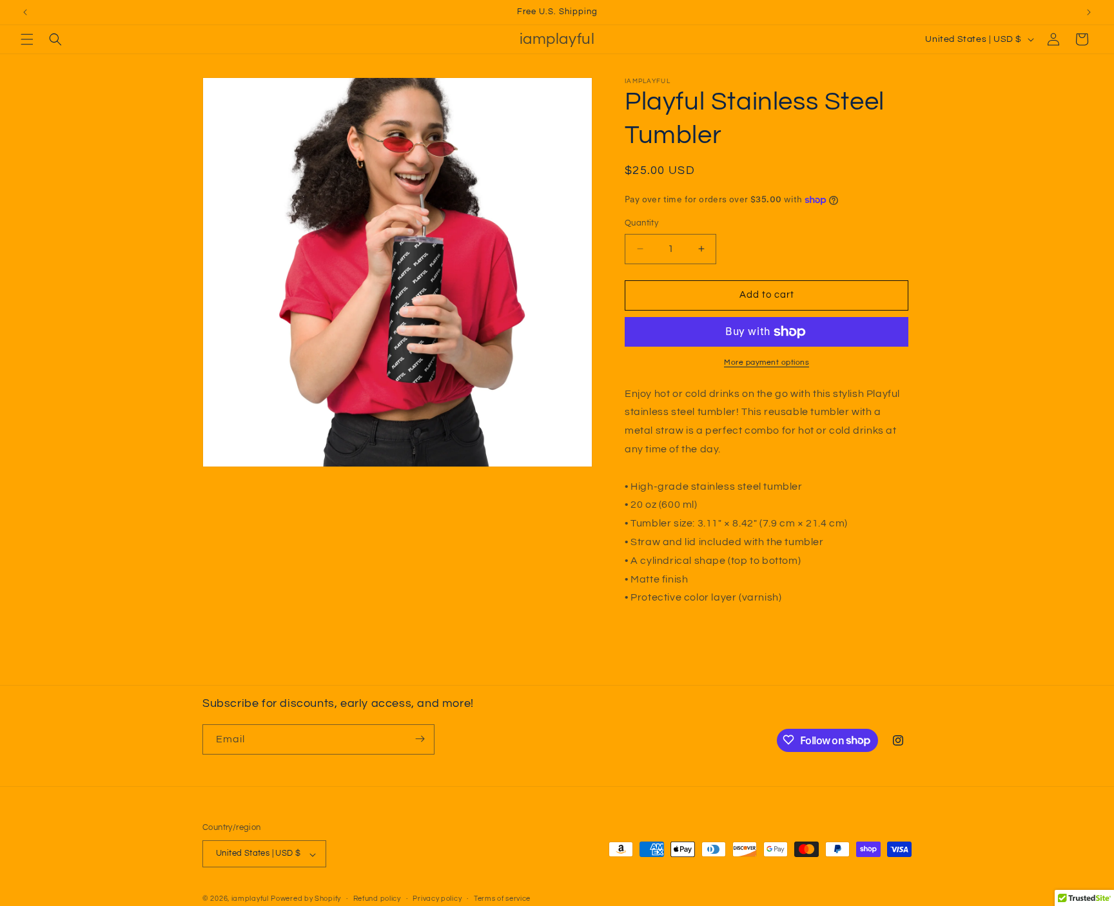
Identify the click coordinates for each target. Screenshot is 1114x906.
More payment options (766, 362)
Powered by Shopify (306, 899)
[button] (27, 39)
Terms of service (502, 898)
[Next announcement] (1089, 12)
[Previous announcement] (25, 12)
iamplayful (250, 899)
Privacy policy (437, 898)
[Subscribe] (420, 739)
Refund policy (377, 898)
